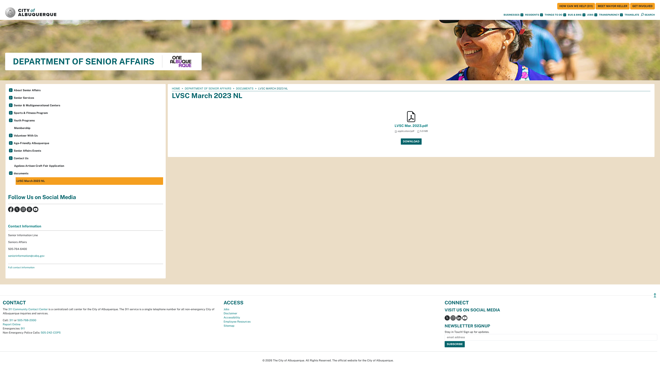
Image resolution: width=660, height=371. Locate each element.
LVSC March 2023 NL (30, 181)
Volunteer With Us (26, 135)
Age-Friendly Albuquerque (31, 143)
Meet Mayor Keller (612, 6)
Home (176, 88)
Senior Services (24, 97)
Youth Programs (24, 120)
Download (411, 141)
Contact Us (21, 158)
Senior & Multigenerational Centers (37, 105)
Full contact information (21, 267)
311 (11, 320)
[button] (632, 15)
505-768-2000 (26, 320)
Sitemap (229, 325)
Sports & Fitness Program (31, 113)
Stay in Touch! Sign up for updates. (467, 332)
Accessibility (232, 317)
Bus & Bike (575, 14)
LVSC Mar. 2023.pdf (411, 126)
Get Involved (642, 6)
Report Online (11, 324)
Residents (532, 14)
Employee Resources (237, 321)
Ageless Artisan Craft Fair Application (39, 165)
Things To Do (553, 14)
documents (245, 88)
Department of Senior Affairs (208, 88)
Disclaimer (230, 313)
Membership (22, 128)
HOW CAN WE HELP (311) (576, 6)
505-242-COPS (51, 332)
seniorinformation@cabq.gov (26, 255)
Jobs (590, 14)
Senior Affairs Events (27, 150)
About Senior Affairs (27, 90)
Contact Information (24, 226)
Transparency (609, 14)
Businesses (512, 14)
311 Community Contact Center (28, 309)
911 (23, 328)
